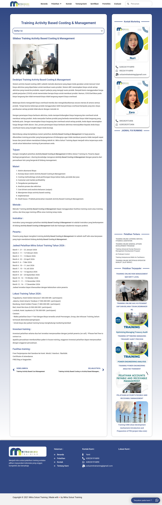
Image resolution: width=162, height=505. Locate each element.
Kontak (69, 4)
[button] (102, 31)
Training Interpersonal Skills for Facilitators (130, 257)
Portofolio (106, 4)
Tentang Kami (81, 4)
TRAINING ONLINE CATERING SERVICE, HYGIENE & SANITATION (129, 240)
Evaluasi (117, 4)
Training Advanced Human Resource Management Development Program (128, 250)
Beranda (44, 4)
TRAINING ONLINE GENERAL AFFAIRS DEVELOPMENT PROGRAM (129, 245)
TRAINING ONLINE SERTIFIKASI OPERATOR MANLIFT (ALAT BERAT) (130, 261)
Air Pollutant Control (123, 254)
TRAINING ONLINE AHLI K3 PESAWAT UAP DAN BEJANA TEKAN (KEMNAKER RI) (131, 306)
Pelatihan (55, 4)
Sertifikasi (94, 4)
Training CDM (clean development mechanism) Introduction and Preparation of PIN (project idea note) (132, 428)
